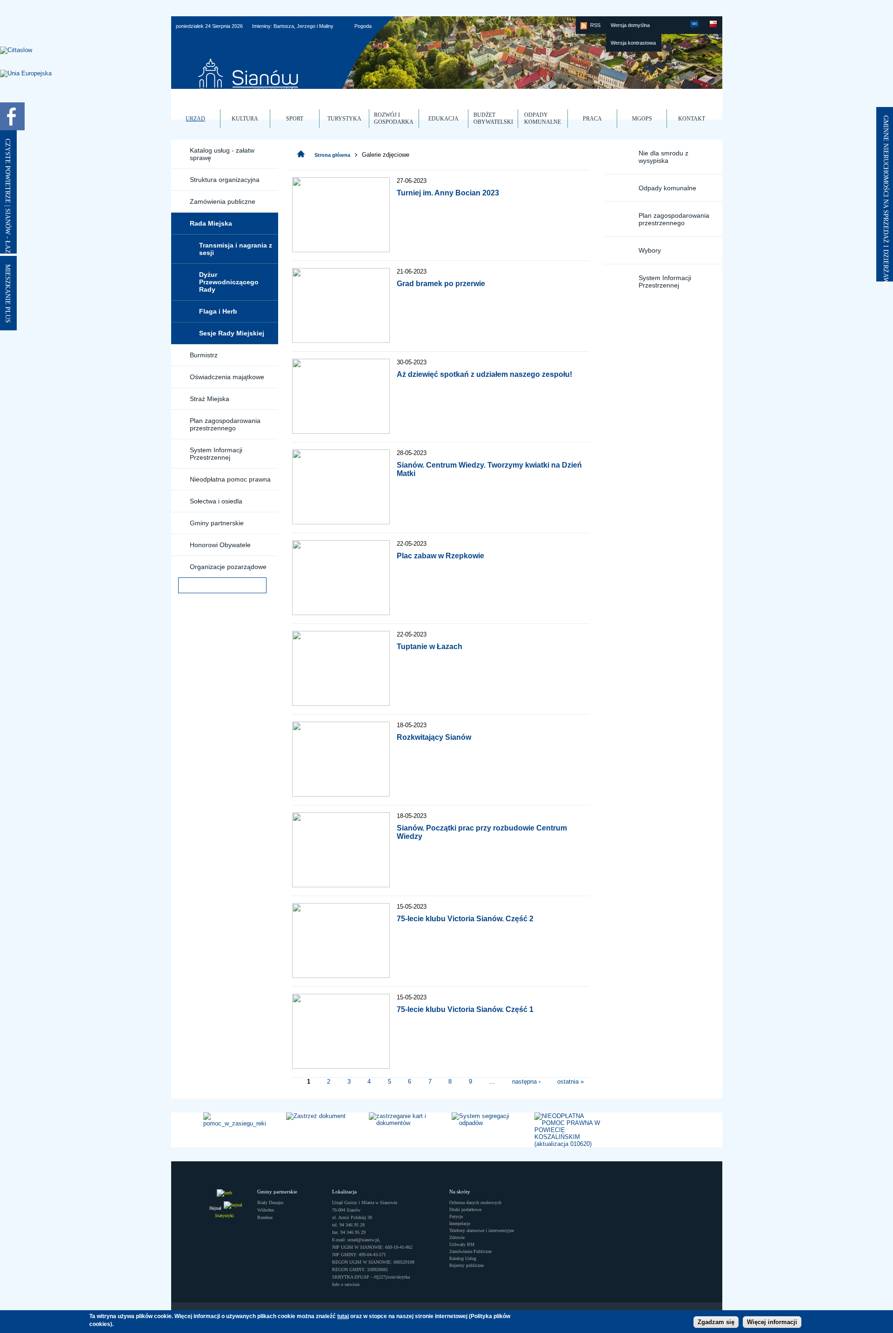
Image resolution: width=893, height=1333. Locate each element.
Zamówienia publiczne (222, 201)
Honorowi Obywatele (220, 545)
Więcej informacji (772, 1322)
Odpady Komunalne (542, 118)
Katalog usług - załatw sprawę (222, 154)
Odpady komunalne (667, 188)
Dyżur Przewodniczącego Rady (229, 282)
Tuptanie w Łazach (429, 646)
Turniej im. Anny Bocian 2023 (448, 193)
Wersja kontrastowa (633, 43)
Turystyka (344, 118)
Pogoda (363, 26)
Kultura (245, 118)
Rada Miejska (211, 223)
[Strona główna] (301, 154)
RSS (595, 25)
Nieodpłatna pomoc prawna (230, 479)
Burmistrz (204, 355)
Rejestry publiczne (466, 1265)
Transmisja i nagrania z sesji (235, 248)
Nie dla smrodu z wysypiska (663, 156)
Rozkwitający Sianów (434, 737)
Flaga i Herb (218, 311)
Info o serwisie (346, 1284)
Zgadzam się (716, 1322)
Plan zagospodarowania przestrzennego (225, 424)
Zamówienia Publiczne (470, 1251)
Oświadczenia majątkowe (227, 377)
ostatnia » (570, 1081)
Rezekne (265, 1217)
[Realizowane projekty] (26, 73)
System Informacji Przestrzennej (216, 453)
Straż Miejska (209, 398)
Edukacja (443, 118)
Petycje (456, 1216)
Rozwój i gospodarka (393, 118)
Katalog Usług (462, 1258)
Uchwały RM (461, 1244)
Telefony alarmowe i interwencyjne (481, 1230)
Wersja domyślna (630, 25)
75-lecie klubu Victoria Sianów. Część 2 (465, 919)
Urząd (195, 118)
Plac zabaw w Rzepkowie (440, 556)
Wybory (650, 250)
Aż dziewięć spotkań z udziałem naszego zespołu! (484, 374)
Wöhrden (265, 1209)
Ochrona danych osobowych (475, 1202)
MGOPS (642, 118)
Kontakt (691, 118)
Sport (294, 118)
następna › (526, 1081)
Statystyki (224, 1215)
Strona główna (332, 155)
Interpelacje (459, 1223)
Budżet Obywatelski (493, 118)
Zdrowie (457, 1237)
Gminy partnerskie (217, 523)
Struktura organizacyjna (225, 179)
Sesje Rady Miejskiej (231, 333)
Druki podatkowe (465, 1209)
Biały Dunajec (270, 1202)
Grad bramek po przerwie (441, 284)
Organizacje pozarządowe (228, 566)
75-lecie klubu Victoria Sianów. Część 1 (465, 1009)
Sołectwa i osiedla (216, 501)
